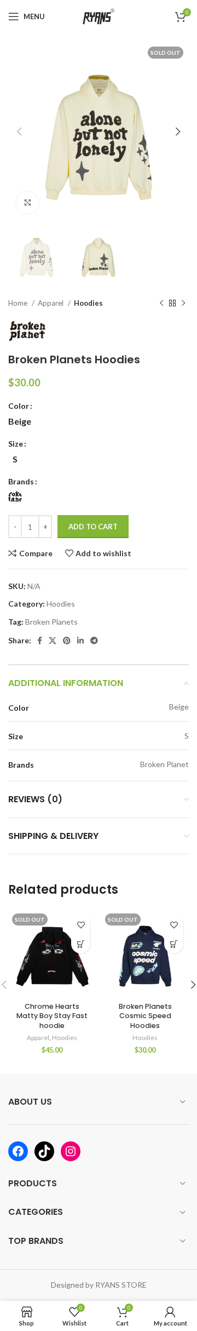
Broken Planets (51, 621)
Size (15, 443)
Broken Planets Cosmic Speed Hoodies (145, 1016)
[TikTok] (44, 1151)
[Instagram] (70, 1151)
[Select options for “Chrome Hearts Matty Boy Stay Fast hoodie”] (80, 943)
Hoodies (88, 303)
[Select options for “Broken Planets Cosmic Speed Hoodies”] (173, 943)
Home (18, 303)
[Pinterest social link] (67, 640)
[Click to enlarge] (27, 203)
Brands (21, 481)
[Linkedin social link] (80, 640)
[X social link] (52, 640)
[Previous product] (161, 303)
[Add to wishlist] (80, 924)
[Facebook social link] (39, 640)
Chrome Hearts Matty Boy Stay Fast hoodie (52, 1016)
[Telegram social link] (94, 640)
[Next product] (183, 303)
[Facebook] (18, 1151)
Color (18, 405)
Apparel (51, 303)
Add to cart (93, 526)
